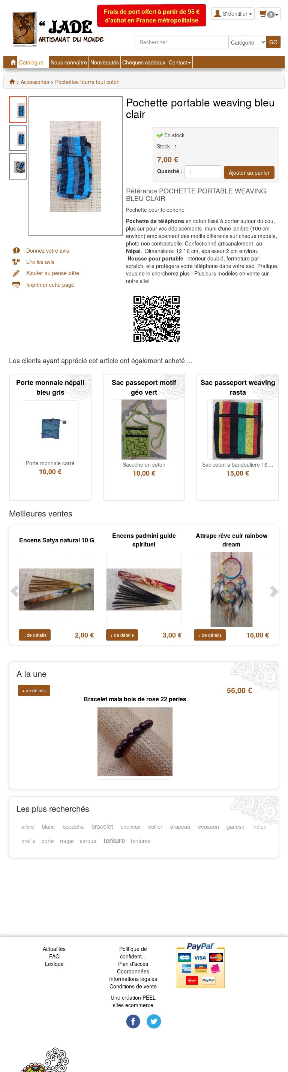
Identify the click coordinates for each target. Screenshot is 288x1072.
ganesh (235, 826)
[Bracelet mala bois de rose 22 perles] (135, 730)
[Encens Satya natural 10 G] (56, 588)
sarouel (89, 840)
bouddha (73, 826)
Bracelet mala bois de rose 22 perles (135, 688)
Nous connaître (69, 62)
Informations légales (133, 978)
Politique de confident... (133, 952)
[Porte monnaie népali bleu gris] (50, 428)
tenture (114, 840)
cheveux (131, 826)
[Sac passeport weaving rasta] (237, 429)
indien (259, 826)
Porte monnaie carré (50, 463)
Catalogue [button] (32, 62)
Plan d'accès (133, 963)
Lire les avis (40, 261)
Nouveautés (104, 62)
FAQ (54, 956)
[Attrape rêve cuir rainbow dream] (231, 588)
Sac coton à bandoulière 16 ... (237, 464)
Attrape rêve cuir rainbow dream (231, 539)
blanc (48, 826)
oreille (28, 840)
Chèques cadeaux (143, 62)
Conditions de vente (133, 986)
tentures (140, 840)
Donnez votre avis (47, 250)
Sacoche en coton (144, 464)
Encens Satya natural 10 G (56, 540)
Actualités (54, 948)
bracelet (102, 826)
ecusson (208, 826)
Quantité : (170, 171)
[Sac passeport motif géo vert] (144, 429)
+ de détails (34, 635)
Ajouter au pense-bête (52, 273)
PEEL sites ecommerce (134, 1001)
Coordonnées (133, 971)
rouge (67, 840)
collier (155, 826)
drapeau (180, 826)
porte (48, 840)
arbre (27, 826)
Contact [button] (179, 62)
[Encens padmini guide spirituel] (144, 588)
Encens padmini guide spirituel (144, 539)
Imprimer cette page (50, 284)
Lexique (54, 963)
